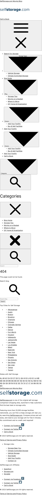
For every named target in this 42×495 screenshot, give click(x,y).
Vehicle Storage (14, 73)
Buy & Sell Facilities (15, 126)
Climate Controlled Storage (18, 76)
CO (11, 378)
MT (18, 381)
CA (9, 378)
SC (16, 383)
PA (12, 383)
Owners (7, 121)
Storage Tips (12, 96)
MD (1, 381)
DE (17, 378)
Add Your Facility (14, 124)
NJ (32, 381)
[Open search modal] (15, 182)
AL (1, 378)
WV (37, 383)
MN (9, 381)
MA (4, 381)
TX (24, 383)
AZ (6, 378)
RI (14, 383)
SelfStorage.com (6, 400)
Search (3, 301)
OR (9, 383)
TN (22, 383)
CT (14, 378)
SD (19, 383)
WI (40, 383)
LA (35, 378)
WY (1, 386)
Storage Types (23, 56)
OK (7, 383)
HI (24, 378)
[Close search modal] (15, 241)
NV (26, 381)
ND (1, 383)
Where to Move (13, 101)
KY (33, 378)
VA (32, 383)
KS (30, 378)
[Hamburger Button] (21, 35)
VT (29, 383)
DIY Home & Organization (17, 104)
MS (12, 381)
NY (38, 381)
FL (19, 378)
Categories (4, 173)
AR (3, 378)
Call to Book (4, 19)
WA (34, 383)
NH (24, 381)
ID (26, 378)
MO (15, 381)
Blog (6, 94)
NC (40, 381)
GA (22, 378)
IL (28, 378)
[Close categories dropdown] (15, 209)
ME (38, 378)
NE (21, 381)
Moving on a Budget (15, 99)
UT (27, 383)
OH (4, 383)
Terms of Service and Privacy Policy (13, 440)
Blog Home (8, 220)
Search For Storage (11, 54)
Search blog (4, 281)
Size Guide (8, 78)
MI (7, 381)
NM (35, 381)
